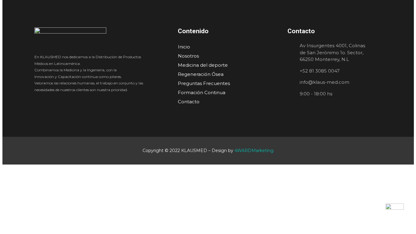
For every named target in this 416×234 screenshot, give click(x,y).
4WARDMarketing (253, 150)
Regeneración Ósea (201, 74)
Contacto (188, 102)
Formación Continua (201, 92)
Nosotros (188, 56)
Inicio (184, 47)
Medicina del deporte (203, 65)
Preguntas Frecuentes (204, 83)
